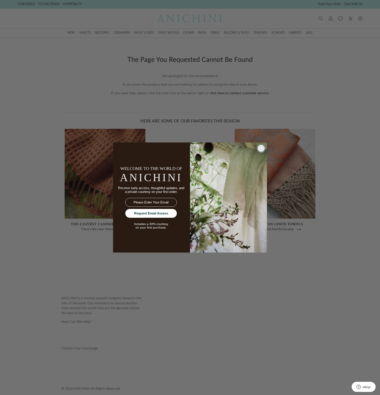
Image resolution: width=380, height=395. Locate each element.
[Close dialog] (261, 148)
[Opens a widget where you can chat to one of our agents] (363, 387)
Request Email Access (151, 213)
